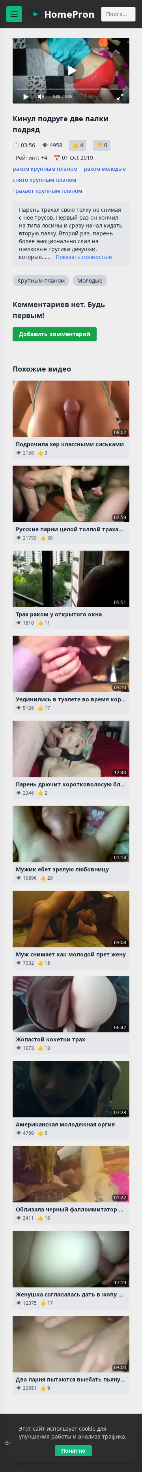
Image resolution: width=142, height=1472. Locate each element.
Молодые (90, 280)
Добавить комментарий (54, 334)
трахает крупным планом (47, 190)
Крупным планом (41, 280)
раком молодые (105, 168)
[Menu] (14, 14)
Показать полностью (84, 257)
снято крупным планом (44, 179)
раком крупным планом (45, 168)
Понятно (73, 1450)
